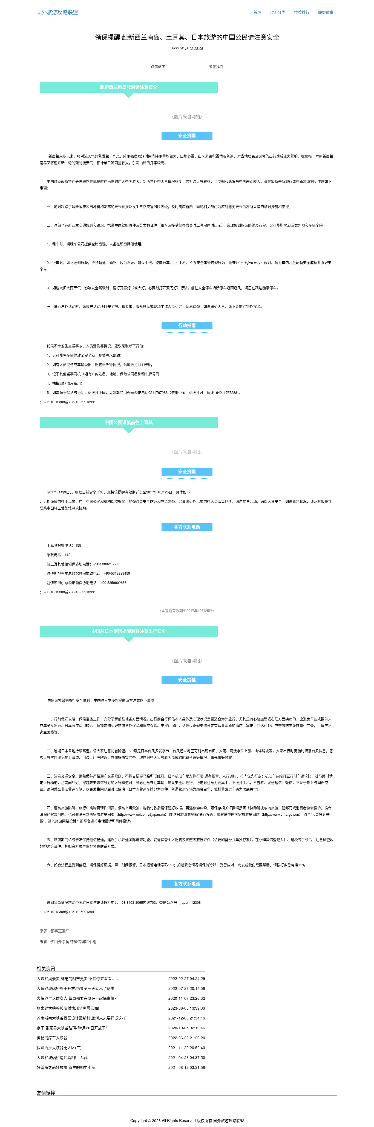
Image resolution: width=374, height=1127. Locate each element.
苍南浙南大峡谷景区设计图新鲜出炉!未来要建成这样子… (81, 1018)
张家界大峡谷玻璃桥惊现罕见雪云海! (68, 1008)
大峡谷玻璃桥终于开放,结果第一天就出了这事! (76, 988)
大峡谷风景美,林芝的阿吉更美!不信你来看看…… (78, 978)
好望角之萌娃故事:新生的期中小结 (66, 1067)
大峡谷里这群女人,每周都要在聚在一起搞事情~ (77, 998)
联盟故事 (325, 12)
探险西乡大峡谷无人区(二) (59, 1047)
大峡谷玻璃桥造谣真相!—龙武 (62, 1057)
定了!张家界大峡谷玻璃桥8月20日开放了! (72, 1027)
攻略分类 (277, 12)
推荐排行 (301, 12)
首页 (257, 12)
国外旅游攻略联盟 (57, 12)
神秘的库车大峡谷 (52, 1037)
